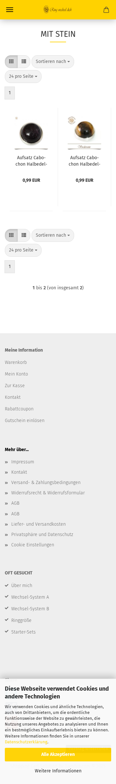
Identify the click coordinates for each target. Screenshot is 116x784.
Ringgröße (21, 620)
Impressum (22, 462)
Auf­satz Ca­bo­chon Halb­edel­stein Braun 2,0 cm (85, 160)
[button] (11, 61)
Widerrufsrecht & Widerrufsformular (48, 493)
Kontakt (19, 472)
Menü (9, 9)
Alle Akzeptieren (58, 754)
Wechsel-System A (30, 597)
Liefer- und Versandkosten (38, 524)
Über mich (21, 585)
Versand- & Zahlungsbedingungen (46, 482)
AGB (15, 503)
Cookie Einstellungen (32, 545)
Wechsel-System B (30, 609)
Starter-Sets (23, 632)
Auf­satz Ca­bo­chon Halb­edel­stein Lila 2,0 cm (31, 160)
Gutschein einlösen (24, 420)
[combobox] (53, 61)
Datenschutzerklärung (26, 741)
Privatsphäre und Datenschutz (42, 534)
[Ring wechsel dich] (58, 9)
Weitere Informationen (58, 771)
